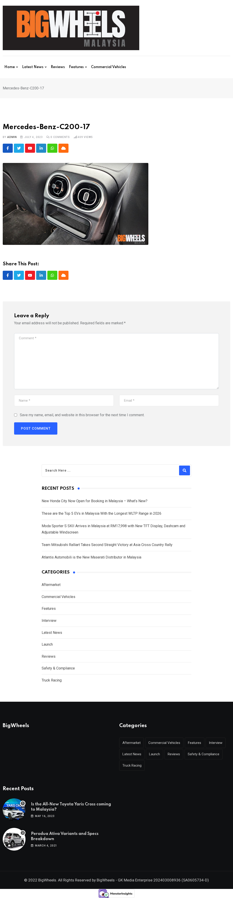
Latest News (32, 67)
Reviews (58, 67)
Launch (47, 644)
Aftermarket (51, 585)
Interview (49, 620)
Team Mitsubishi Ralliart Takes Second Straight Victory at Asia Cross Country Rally (107, 545)
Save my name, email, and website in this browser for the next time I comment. (82, 415)
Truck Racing (52, 680)
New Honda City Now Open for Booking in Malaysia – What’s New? (94, 501)
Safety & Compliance (58, 668)
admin (12, 137)
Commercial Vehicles (108, 67)
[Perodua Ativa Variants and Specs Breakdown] (14, 839)
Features (76, 67)
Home (9, 67)
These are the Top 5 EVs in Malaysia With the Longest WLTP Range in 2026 (101, 513)
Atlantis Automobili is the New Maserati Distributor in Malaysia (91, 557)
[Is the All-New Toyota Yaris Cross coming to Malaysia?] (14, 809)
